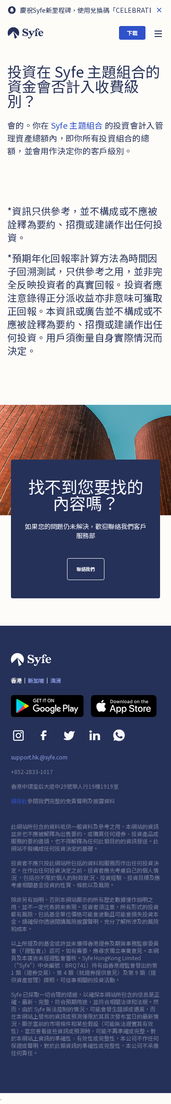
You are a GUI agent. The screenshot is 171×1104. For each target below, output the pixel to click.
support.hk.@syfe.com (39, 757)
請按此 (19, 801)
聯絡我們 (86, 568)
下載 (132, 33)
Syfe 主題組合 (77, 125)
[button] (158, 32)
